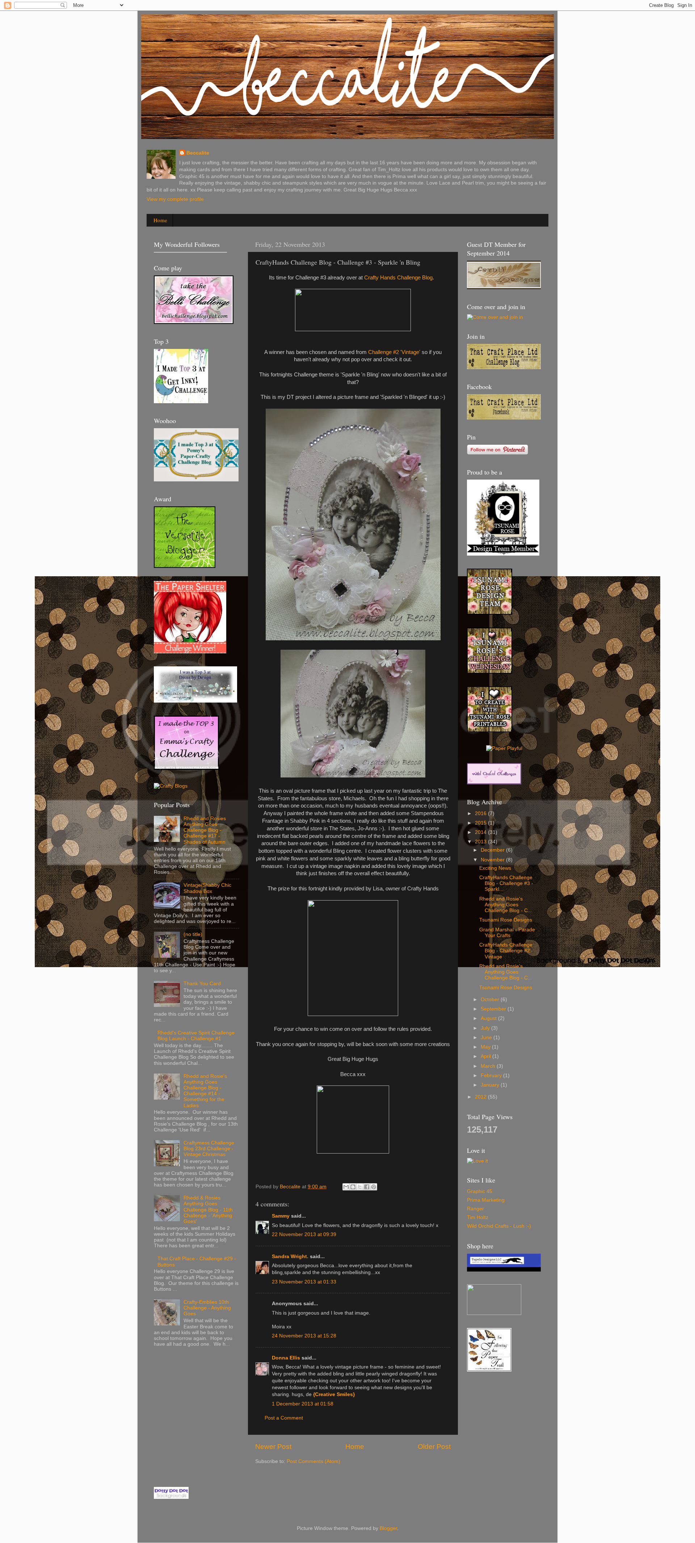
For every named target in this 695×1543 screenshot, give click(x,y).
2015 (481, 823)
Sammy (281, 1216)
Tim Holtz (477, 1217)
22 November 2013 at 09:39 (304, 1234)
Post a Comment (284, 1418)
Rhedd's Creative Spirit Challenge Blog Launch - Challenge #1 (196, 1035)
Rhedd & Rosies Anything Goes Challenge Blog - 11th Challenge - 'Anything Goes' (208, 1209)
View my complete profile (175, 199)
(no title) (193, 934)
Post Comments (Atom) (313, 1461)
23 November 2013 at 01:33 (304, 1282)
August (489, 1018)
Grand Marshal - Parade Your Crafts (507, 932)
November (493, 860)
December (493, 850)
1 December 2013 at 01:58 (302, 1404)
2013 (481, 841)
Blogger (388, 1528)
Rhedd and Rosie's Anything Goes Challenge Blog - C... (505, 904)
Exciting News (495, 868)
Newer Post (273, 1446)
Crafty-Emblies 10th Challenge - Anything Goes (207, 1307)
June (487, 1037)
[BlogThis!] (353, 1186)
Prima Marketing (486, 1200)
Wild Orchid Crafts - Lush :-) (499, 1226)
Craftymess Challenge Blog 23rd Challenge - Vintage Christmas (209, 1148)
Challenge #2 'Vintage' (394, 352)
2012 (481, 1097)
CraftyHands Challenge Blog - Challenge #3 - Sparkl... (506, 883)
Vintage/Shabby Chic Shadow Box (207, 888)
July (486, 1028)
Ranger (475, 1208)
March (489, 1066)
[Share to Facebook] (366, 1186)
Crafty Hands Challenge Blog (398, 278)
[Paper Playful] (504, 748)
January (491, 1085)
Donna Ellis (286, 1358)
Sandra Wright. (290, 1256)
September (494, 1009)
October (491, 999)
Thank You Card (202, 983)
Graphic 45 (479, 1191)
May (486, 1047)
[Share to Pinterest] (373, 1186)
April (486, 1056)
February (492, 1075)
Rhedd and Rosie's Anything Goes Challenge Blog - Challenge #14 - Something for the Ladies (205, 1091)
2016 (481, 813)
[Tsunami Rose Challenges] (489, 672)
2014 (481, 832)
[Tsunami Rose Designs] (489, 613)
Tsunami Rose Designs (505, 920)
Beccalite (197, 153)
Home (160, 220)
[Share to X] (359, 1186)
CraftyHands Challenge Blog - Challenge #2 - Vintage (506, 950)
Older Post (434, 1446)
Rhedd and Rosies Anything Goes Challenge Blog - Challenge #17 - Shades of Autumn (205, 830)
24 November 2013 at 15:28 (304, 1335)
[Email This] (346, 1186)
